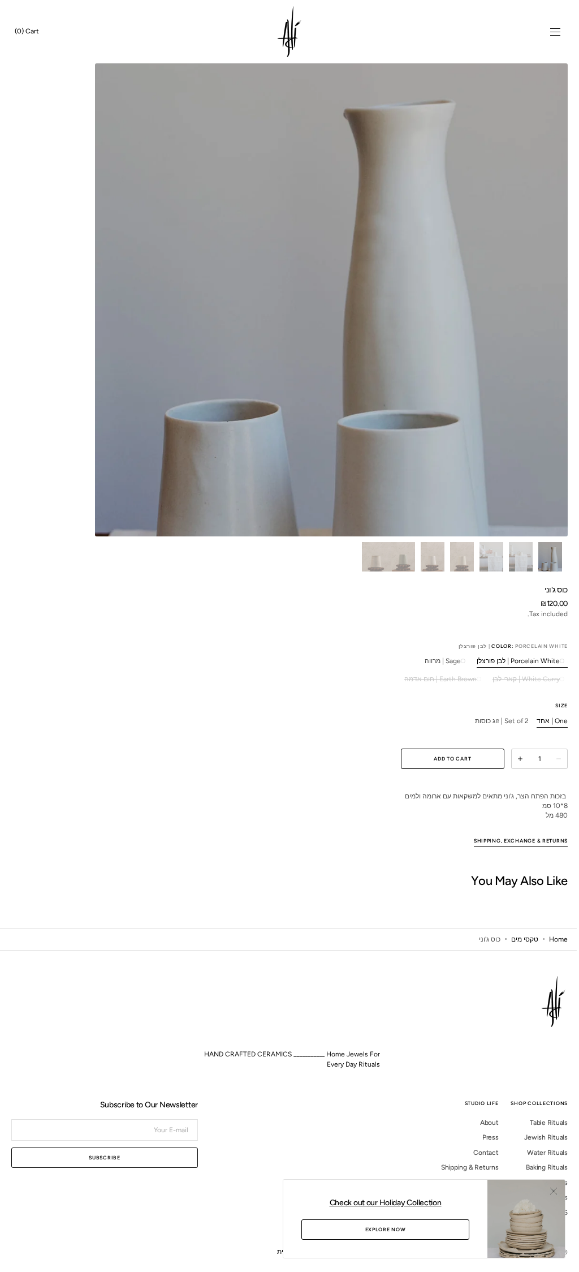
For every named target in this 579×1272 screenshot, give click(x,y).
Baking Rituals (538, 1177)
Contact (477, 1162)
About (481, 1132)
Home (550, 948)
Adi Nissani (516, 1261)
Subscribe (104, 1167)
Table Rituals (540, 1132)
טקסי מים (516, 948)
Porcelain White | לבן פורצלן (509, 661)
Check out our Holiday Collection (377, 1202)
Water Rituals (538, 1162)
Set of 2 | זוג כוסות (493, 721)
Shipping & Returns (461, 1177)
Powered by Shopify (465, 1261)
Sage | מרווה (434, 661)
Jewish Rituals (537, 1147)
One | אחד (543, 721)
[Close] (545, 1191)
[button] (546, 31)
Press (482, 1147)
